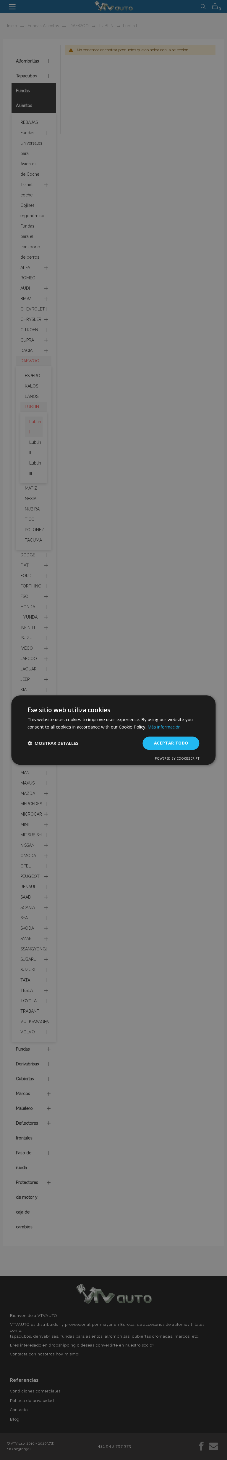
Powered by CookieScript (177, 758)
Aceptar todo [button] (171, 743)
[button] (53, 743)
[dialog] (113, 730)
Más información (164, 727)
